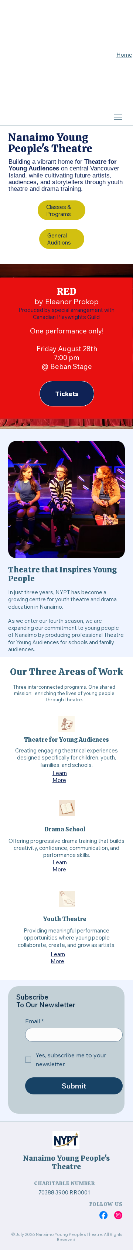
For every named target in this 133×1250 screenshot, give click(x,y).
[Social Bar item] (103, 1215)
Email (34, 1021)
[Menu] (118, 117)
